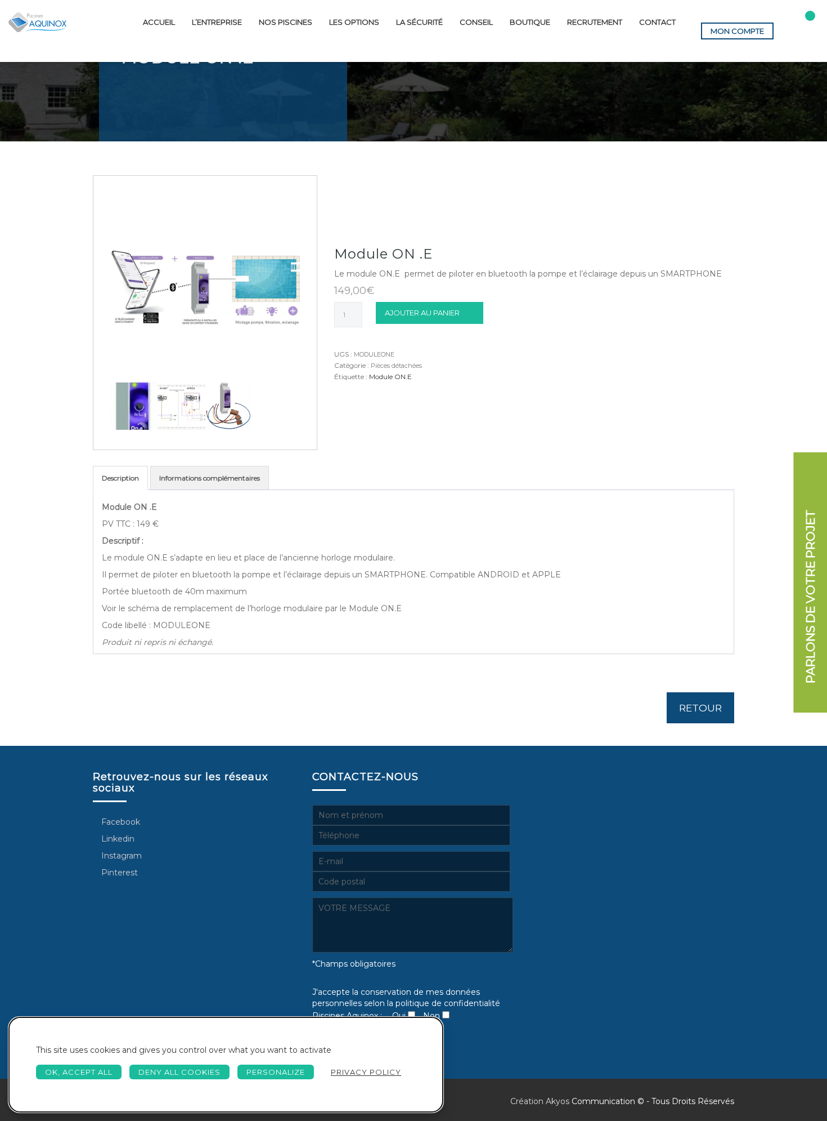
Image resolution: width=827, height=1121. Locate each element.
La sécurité (419, 21)
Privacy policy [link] (366, 1071)
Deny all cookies (179, 1071)
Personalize (275, 1071)
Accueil (159, 21)
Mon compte (737, 30)
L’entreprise (217, 21)
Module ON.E (390, 376)
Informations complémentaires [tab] (209, 478)
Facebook (119, 822)
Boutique (530, 21)
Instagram (120, 856)
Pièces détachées (396, 366)
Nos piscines (285, 21)
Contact (657, 21)
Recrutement (594, 21)
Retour (700, 708)
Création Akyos (539, 1101)
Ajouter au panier (422, 312)
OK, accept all (79, 1071)
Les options (354, 21)
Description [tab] (120, 478)
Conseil (476, 21)
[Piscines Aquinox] (37, 22)
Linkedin (116, 839)
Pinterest (118, 873)
